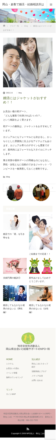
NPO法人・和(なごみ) (35, 433)
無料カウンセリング (14, 377)
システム (10, 364)
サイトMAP (11, 394)
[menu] (51, 4)
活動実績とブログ (39, 371)
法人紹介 (36, 359)
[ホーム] (4, 25)
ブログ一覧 (14, 26)
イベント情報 (11, 373)
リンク (9, 389)
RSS (27, 428)
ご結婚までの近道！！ (40, 254)
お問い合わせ (37, 380)
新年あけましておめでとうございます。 (40, 279)
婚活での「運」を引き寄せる (14, 236)
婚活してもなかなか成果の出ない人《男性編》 (14, 308)
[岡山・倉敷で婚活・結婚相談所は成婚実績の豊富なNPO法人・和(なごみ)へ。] (28, 349)
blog (26, 26)
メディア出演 (37, 376)
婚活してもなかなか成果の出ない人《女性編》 (40, 308)
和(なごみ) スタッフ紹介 (40, 365)
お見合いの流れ (12, 368)
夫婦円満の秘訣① (11, 278)
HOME (9, 359)
